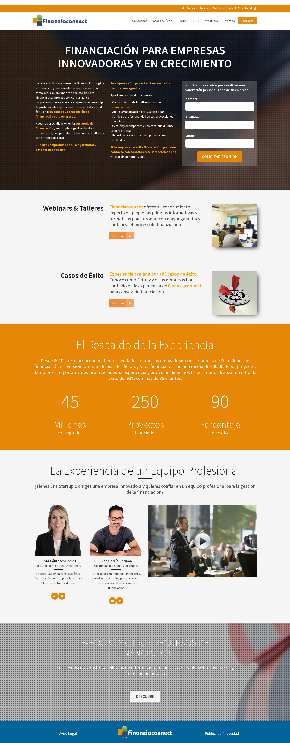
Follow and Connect (224, 8)
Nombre (191, 99)
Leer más (118, 236)
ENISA (182, 21)
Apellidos (192, 117)
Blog (240, 8)
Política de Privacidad (222, 733)
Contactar (247, 21)
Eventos (229, 21)
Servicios (192, 8)
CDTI (196, 21)
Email (189, 136)
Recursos (205, 8)
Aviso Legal (68, 733)
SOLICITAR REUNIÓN (220, 156)
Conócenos (139, 21)
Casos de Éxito (162, 21)
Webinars (211, 21)
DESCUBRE (145, 696)
